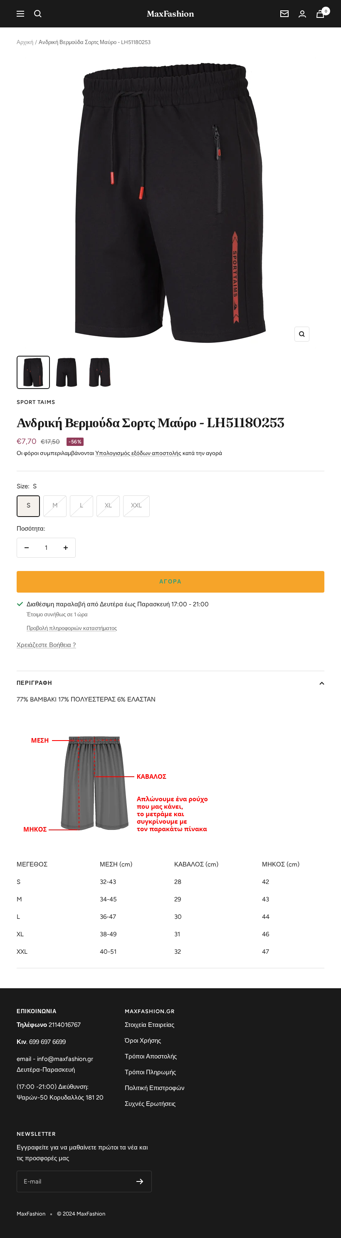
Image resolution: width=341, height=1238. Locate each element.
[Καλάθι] (320, 14)
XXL (136, 505)
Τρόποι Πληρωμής (150, 1072)
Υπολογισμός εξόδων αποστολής (138, 453)
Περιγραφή (34, 683)
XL (108, 505)
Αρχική (25, 42)
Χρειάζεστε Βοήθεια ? (46, 645)
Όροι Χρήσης (143, 1040)
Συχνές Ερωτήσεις (150, 1104)
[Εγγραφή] (139, 1181)
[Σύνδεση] (302, 13)
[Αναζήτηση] (38, 13)
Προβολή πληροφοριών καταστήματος (72, 628)
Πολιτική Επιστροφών (155, 1088)
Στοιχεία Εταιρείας (149, 1025)
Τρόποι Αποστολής (151, 1056)
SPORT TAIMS (36, 402)
